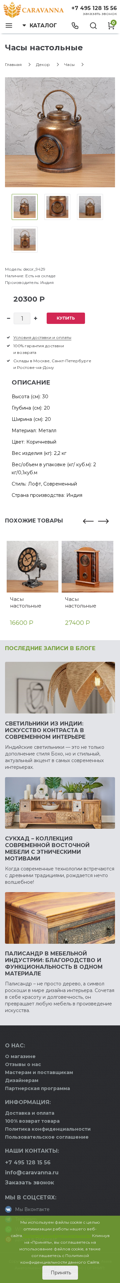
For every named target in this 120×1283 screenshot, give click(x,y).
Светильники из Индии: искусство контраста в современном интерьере (45, 730)
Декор (43, 64)
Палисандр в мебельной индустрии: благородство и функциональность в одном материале (54, 963)
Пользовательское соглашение (47, 1137)
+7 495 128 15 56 (94, 8)
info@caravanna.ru (32, 1172)
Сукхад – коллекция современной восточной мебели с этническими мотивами (47, 848)
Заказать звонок (100, 13)
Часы (69, 64)
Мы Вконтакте (32, 1209)
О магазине (20, 1056)
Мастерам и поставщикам (39, 1072)
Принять (60, 1273)
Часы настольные (25, 602)
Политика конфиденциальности (48, 1129)
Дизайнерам (21, 1080)
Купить (66, 318)
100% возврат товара (32, 1121)
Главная (13, 64)
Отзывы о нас (23, 1064)
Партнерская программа (37, 1088)
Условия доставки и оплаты (42, 337)
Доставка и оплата (29, 1113)
